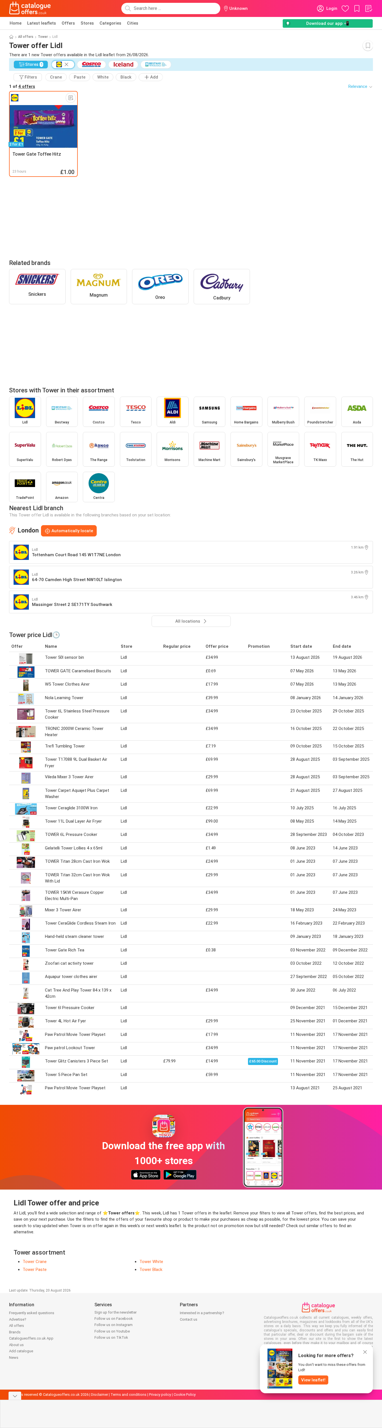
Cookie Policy (185, 1394)
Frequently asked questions (31, 1313)
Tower (43, 37)
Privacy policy (160, 1394)
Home (15, 23)
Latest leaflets (41, 23)
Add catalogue (21, 1351)
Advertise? (17, 1319)
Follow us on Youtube (112, 1331)
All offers (25, 37)
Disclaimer (99, 1394)
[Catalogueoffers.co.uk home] (30, 8)
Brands (15, 1332)
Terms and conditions (128, 1394)
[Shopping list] (368, 8)
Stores (87, 23)
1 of (22, 86)
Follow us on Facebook (113, 1318)
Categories (110, 23)
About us (16, 1345)
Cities (132, 23)
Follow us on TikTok (111, 1337)
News (13, 1357)
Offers (68, 23)
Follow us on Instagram (113, 1325)
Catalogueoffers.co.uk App (31, 1338)
